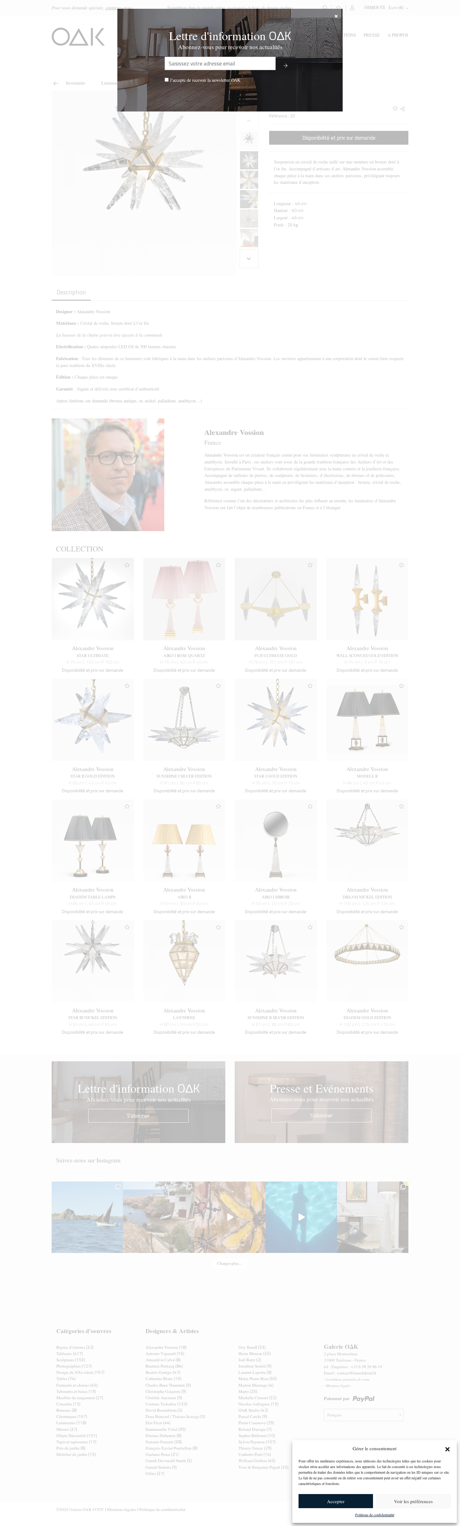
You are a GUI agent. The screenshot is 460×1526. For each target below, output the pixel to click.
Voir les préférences (413, 1501)
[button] (447, 1448)
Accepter (336, 1501)
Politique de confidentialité (374, 1514)
